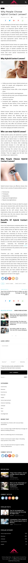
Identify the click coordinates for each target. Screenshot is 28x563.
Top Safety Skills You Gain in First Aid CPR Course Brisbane (18, 329)
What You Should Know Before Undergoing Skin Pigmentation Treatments (18, 316)
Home (2, 6)
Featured (3, 394)
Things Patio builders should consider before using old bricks (18, 474)
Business (3, 389)
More (2, 408)
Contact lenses (9, 283)
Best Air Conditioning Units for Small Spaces (12, 434)
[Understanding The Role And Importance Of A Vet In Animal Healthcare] (5, 323)
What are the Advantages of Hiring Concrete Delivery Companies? (18, 484)
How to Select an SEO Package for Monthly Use (20, 293)
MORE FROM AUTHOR (20, 310)
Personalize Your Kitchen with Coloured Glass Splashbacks (12, 423)
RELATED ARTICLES (6, 310)
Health (2, 8)
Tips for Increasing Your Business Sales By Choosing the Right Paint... (18, 512)
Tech (2, 411)
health (25, 245)
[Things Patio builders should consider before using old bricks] (5, 474)
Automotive (4, 386)
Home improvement (6, 400)
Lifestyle (3, 405)
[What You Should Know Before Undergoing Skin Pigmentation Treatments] (5, 316)
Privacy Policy (17, 560)
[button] (25, 2)
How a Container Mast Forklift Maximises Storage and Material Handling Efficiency (14, 429)
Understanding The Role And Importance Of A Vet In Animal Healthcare (18, 323)
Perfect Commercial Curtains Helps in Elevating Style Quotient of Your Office (12, 439)
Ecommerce (4, 392)
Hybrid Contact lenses (20, 283)
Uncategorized (4, 413)
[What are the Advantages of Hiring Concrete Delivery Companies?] (5, 486)
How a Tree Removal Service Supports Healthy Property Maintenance (12, 445)
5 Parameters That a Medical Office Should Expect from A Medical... (18, 521)
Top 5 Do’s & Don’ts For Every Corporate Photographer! (7, 293)
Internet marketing (5, 403)
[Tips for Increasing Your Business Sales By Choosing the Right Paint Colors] (5, 512)
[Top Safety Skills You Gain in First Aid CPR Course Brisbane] (5, 330)
